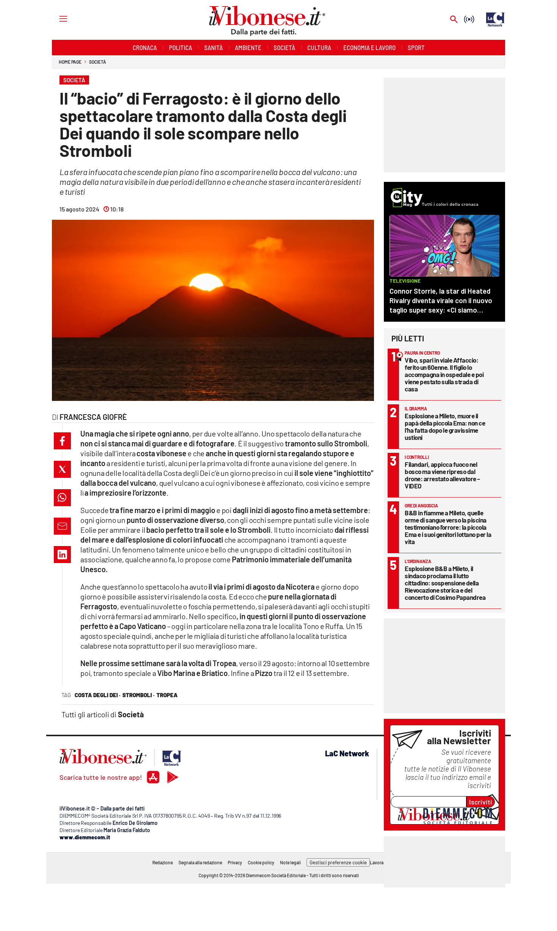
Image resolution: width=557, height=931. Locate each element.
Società (97, 61)
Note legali (290, 862)
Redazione (162, 862)
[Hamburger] (56, 18)
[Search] (454, 20)
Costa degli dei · (97, 695)
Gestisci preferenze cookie (338, 862)
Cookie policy (261, 862)
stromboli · (138, 695)
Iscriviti (480, 802)
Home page (70, 61)
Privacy (235, 862)
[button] (62, 440)
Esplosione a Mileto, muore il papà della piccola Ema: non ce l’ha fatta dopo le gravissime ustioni (445, 426)
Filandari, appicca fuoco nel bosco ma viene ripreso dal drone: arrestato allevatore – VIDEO (442, 475)
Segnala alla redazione (200, 862)
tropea (167, 695)
